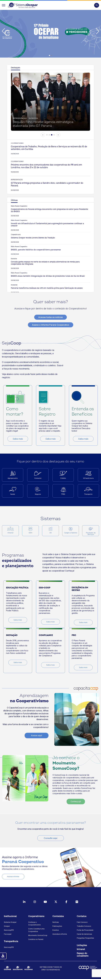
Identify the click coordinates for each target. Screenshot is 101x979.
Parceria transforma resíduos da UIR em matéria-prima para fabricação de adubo (47, 288)
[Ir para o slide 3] (51, 134)
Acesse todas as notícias (50, 317)
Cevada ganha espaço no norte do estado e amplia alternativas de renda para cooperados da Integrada (45, 263)
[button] (96, 5)
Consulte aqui (50, 838)
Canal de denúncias (84, 934)
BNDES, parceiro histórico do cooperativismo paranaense (36, 250)
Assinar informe (13, 876)
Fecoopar (7, 934)
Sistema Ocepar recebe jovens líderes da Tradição (33, 238)
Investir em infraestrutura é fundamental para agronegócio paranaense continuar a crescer (47, 224)
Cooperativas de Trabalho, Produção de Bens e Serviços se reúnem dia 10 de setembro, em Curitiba (49, 148)
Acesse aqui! (36, 735)
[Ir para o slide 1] (47, 134)
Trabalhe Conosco (84, 926)
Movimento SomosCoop (37, 935)
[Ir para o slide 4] (54, 134)
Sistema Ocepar (10, 922)
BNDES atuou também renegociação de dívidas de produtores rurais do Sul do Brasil (48, 276)
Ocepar (7, 926)
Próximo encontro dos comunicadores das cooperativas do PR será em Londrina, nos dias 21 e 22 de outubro (46, 166)
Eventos (55, 930)
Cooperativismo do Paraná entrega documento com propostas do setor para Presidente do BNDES (49, 210)
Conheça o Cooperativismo (34, 923)
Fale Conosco (82, 922)
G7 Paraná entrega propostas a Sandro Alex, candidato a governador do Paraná (47, 184)
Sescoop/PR (9, 930)
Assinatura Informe (59, 934)
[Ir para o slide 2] (49, 134)
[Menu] (3, 5)
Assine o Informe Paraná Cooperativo (50, 325)
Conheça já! (76, 801)
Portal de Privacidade (85, 930)
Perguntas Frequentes (85, 938)
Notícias (55, 922)
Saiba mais (18, 438)
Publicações (57, 926)
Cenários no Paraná (35, 939)
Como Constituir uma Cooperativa (36, 930)
